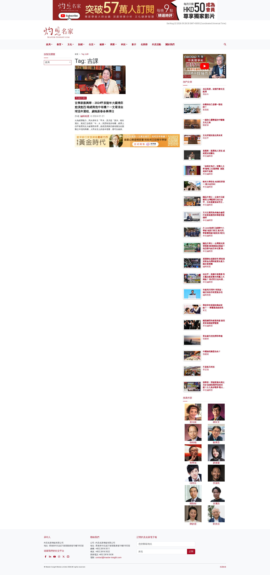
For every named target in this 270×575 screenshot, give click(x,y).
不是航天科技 (209, 367)
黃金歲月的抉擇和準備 (212, 336)
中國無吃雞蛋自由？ (211, 351)
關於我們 (170, 44)
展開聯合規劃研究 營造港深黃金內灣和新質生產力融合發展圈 (214, 261)
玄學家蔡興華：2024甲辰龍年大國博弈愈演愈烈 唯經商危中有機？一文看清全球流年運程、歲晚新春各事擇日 (99, 107)
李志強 (206, 369)
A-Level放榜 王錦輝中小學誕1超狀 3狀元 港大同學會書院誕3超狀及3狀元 (214, 230)
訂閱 (191, 551)
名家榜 (144, 44)
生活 (91, 44)
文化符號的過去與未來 (212, 135)
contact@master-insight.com (108, 557)
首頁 (76, 54)
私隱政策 (223, 567)
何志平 (206, 138)
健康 (102, 44)
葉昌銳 (206, 109)
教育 (59, 44)
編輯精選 (84, 116)
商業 (112, 44)
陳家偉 (206, 125)
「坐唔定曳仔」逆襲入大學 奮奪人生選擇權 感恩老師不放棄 (213, 168)
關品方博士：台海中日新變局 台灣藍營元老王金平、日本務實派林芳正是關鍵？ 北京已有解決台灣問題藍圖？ (214, 202)
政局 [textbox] (47, 62)
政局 (48, 44)
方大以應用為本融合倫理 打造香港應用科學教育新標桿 (214, 215)
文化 (70, 44)
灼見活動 (156, 44)
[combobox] (57, 62)
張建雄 (206, 339)
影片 (134, 44)
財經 (80, 44)
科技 (123, 44)
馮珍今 (206, 94)
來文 (205, 310)
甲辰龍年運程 (81, 98)
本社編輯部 (208, 156)
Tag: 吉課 (84, 54)
